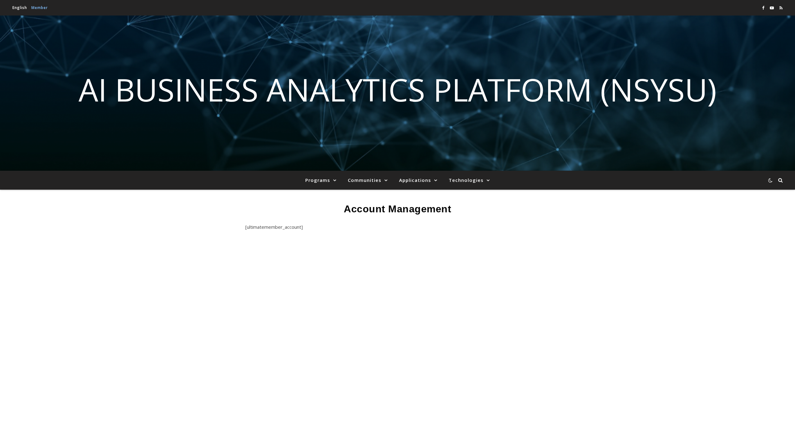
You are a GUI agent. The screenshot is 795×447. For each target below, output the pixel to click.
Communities (364, 180)
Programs (317, 180)
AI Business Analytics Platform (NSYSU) (397, 89)
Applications (415, 180)
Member (39, 7)
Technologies (466, 180)
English (19, 7)
